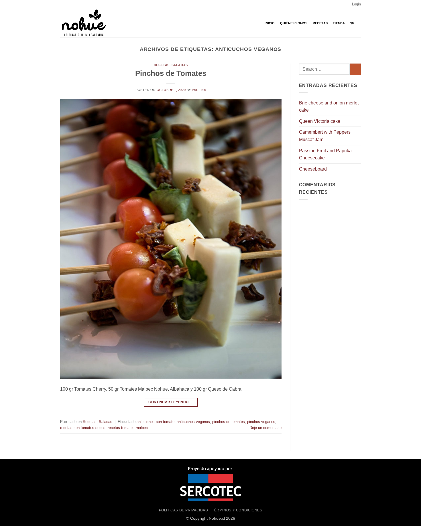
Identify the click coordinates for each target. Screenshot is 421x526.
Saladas (180, 65)
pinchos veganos (261, 422)
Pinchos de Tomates (170, 73)
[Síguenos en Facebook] (63, 4)
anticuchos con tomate (155, 422)
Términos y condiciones (237, 510)
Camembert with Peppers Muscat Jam (325, 136)
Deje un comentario (265, 428)
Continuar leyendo (170, 402)
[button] (356, 4)
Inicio (270, 23)
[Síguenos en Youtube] (74, 4)
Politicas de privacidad (183, 510)
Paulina (199, 90)
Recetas (320, 23)
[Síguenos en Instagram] (68, 4)
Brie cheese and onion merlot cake (329, 106)
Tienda (339, 23)
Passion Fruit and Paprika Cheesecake (325, 154)
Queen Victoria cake (319, 121)
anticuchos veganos (193, 422)
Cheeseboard (313, 169)
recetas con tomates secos (82, 428)
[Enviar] (355, 69)
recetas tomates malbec (128, 428)
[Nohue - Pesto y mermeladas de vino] (88, 23)
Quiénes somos (294, 23)
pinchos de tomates (228, 422)
